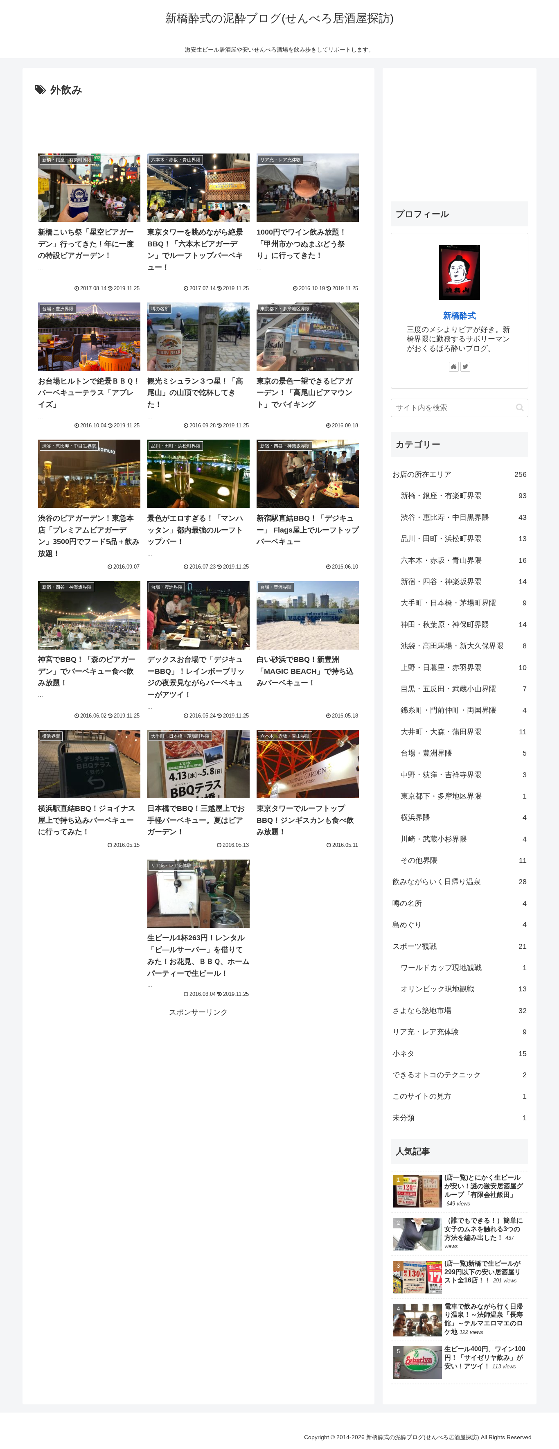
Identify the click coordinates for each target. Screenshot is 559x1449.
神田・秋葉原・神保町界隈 (464, 625)
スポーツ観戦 (459, 946)
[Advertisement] (198, 122)
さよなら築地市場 (459, 1011)
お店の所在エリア (459, 474)
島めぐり (459, 925)
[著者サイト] (454, 367)
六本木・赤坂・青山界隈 (464, 560)
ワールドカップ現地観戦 (464, 968)
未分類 (459, 1118)
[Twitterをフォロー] (465, 367)
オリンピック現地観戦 (464, 989)
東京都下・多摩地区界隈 (464, 796)
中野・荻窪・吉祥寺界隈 (464, 774)
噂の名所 (459, 903)
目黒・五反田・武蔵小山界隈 (464, 689)
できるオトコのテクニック (459, 1075)
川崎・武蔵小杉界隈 (464, 839)
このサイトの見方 (459, 1096)
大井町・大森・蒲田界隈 (464, 732)
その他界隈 (464, 860)
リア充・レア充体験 (459, 1032)
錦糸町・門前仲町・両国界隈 (464, 710)
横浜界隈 (464, 817)
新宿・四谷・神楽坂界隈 (464, 582)
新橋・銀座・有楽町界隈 (464, 496)
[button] (520, 407)
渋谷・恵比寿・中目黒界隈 (464, 517)
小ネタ (459, 1053)
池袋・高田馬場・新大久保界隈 (464, 646)
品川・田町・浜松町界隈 (464, 539)
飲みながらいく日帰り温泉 (459, 882)
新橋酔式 (459, 315)
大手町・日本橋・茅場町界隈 (464, 603)
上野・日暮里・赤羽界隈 (464, 667)
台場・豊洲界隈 (464, 753)
